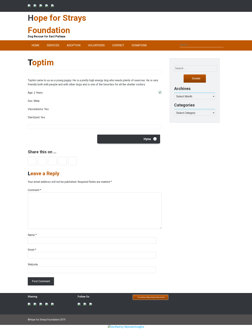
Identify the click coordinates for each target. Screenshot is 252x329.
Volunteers (96, 45)
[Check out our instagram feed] (91, 305)
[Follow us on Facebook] (80, 305)
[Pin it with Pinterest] (47, 6)
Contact (118, 45)
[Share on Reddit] (41, 6)
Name (32, 235)
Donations (139, 45)
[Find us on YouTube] (85, 305)
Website (33, 264)
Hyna (150, 138)
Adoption (73, 45)
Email (32, 249)
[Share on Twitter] (36, 6)
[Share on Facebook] (30, 6)
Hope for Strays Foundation (57, 24)
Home (35, 45)
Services (53, 45)
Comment (34, 190)
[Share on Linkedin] (53, 6)
